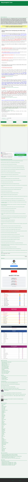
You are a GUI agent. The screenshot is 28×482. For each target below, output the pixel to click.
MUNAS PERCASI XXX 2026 (5, 461)
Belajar (2, 405)
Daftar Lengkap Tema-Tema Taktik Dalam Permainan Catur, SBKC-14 (10, 388)
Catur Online (3, 409)
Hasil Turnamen (4, 419)
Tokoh (2, 447)
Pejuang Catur (3, 428)
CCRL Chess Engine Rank (5, 367)
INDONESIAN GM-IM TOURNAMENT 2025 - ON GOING (9, 463)
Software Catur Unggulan (5, 442)
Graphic (3, 418)
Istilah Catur (3, 421)
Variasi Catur (3, 449)
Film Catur (3, 417)
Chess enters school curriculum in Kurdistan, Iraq (8, 457)
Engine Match (3, 415)
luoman (13, 480)
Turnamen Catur (4, 448)
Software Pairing (4, 443)
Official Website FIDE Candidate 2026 (6, 362)
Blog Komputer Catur (6, 2)
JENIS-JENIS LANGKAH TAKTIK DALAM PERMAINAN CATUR (9, 382)
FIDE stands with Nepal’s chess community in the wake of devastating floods (12, 456)
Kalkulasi (3, 422)
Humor (3, 420)
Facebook (3, 416)
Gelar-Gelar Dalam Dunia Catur (5, 385)
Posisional (3, 431)
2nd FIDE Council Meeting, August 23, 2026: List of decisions (9, 454)
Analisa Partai (3, 404)
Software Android (4, 441)
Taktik (2, 445)
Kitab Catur (3, 423)
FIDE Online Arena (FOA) (5, 370)
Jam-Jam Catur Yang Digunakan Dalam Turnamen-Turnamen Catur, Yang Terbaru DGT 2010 (13, 394)
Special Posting (4, 444)
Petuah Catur (3, 430)
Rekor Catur (3, 436)
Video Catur (3, 450)
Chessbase (3, 369)
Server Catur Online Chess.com (6, 371)
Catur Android (3, 407)
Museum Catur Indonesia (5, 373)
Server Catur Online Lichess (5, 372)
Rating (2, 435)
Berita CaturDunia (4, 406)
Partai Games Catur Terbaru (5, 368)
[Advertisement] (14, 11)
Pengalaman (3, 429)
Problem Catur (4, 432)
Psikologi (3, 433)
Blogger (20, 480)
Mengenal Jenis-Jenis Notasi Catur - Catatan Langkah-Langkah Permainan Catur (14, 395)
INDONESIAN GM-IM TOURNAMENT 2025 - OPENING (9, 464)
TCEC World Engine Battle (5, 366)
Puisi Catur (3, 434)
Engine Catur (3, 414)
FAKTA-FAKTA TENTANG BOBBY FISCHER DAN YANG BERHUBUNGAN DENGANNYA (13, 399)
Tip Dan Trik (3, 446)
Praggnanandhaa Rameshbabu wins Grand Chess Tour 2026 (9, 455)
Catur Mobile (3, 408)
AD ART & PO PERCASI (5, 377)
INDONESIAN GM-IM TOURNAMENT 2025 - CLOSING (9, 462)
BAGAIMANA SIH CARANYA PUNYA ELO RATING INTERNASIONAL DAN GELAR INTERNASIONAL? (14, 390)
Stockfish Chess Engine (5, 379)
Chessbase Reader (4, 378)
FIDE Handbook (4, 376)
